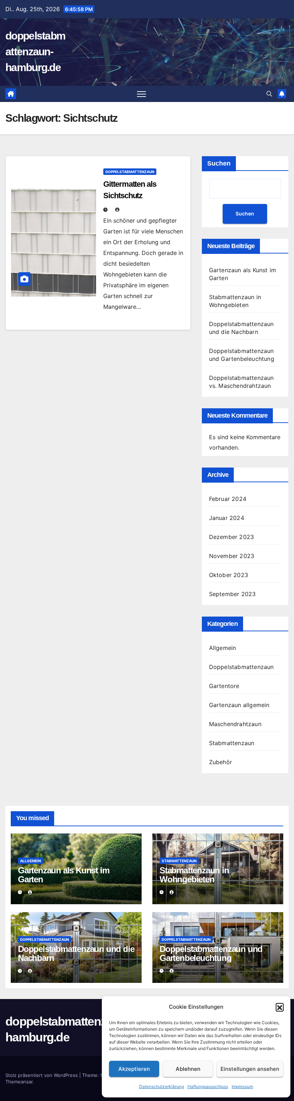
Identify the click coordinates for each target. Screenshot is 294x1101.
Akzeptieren (134, 1068)
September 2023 (232, 594)
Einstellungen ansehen (249, 1068)
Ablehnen (188, 1068)
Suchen (219, 163)
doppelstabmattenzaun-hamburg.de (35, 51)
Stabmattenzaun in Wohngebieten (194, 874)
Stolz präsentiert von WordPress (42, 1075)
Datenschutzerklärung (161, 1086)
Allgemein (222, 647)
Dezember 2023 (231, 536)
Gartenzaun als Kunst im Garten (63, 874)
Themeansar (19, 1081)
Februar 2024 (227, 498)
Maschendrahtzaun (235, 724)
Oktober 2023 (228, 575)
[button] (279, 1007)
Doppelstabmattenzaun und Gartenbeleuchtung (211, 953)
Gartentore (224, 685)
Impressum (242, 1086)
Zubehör (220, 762)
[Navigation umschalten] (141, 93)
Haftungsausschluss (208, 1086)
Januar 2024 (226, 517)
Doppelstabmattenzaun (129, 171)
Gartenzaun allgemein (239, 705)
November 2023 (232, 555)
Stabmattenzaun (232, 743)
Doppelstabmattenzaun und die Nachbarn (76, 953)
